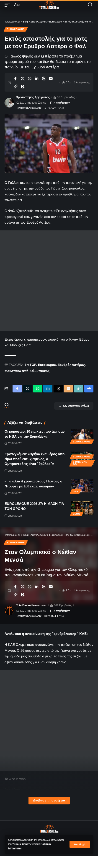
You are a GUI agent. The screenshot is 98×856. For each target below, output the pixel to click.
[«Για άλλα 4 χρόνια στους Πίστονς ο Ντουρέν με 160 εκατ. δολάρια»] (82, 485)
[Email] (51, 78)
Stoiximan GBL (80, 463)
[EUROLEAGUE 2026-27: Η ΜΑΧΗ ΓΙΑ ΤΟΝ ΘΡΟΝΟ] (82, 508)
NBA (75, 491)
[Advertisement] (49, 280)
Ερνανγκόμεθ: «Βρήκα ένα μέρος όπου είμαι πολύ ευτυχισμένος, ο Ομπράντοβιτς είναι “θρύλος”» (36, 459)
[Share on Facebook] (15, 78)
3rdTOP (30, 365)
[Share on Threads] (44, 78)
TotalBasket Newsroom (31, 605)
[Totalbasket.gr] (49, 5)
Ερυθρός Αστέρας (71, 365)
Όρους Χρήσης (22, 844)
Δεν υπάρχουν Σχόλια (33, 102)
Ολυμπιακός (39, 371)
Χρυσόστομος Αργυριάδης (33, 97)
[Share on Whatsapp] (29, 78)
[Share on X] (22, 78)
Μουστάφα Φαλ (16, 371)
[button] (80, 844)
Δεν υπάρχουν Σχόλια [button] (76, 405)
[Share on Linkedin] (37, 78)
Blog (76, 514)
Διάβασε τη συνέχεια (49, 800)
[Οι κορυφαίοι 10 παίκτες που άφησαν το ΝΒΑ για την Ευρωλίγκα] (82, 436)
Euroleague (16, 29)
